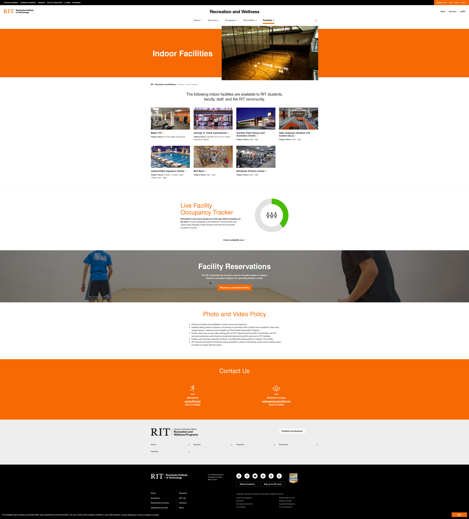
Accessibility (240, 507)
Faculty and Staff (54, 2)
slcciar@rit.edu (193, 401)
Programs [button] (230, 20)
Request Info (441, 2)
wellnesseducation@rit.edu (276, 401)
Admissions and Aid (159, 507)
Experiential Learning (160, 503)
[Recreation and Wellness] (174, 432)
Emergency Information (244, 504)
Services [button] (212, 20)
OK (459, 514)
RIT (152, 84)
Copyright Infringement (287, 504)
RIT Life (182, 498)
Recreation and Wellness (234, 11)
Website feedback (247, 484)
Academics (155, 498)
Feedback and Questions (292, 431)
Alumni (67, 2)
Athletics (183, 503)
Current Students (28, 2)
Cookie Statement (128, 514)
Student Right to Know (286, 498)
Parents (41, 2)
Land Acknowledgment (244, 498)
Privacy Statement (285, 507)
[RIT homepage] (18, 11)
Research (183, 493)
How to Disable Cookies (148, 514)
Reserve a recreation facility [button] (234, 287)
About (153, 493)
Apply (457, 2)
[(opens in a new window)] (238, 476)
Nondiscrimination (285, 501)
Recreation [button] (249, 20)
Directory (452, 11)
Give (463, 2)
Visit (451, 2)
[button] (316, 20)
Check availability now (233, 240)
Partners (76, 2)
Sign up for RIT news (273, 484)
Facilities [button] (267, 20)
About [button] (197, 20)
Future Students (11, 2)
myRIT (462, 11)
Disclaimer (240, 501)
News (443, 11)
